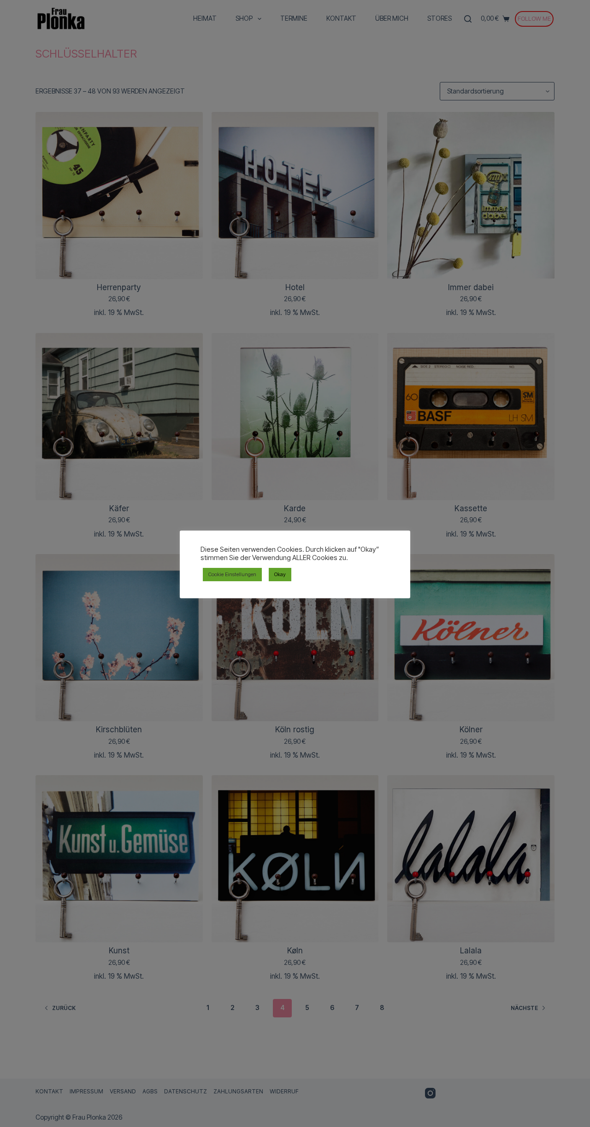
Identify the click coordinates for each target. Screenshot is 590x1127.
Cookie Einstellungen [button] (232, 574)
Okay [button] (280, 574)
